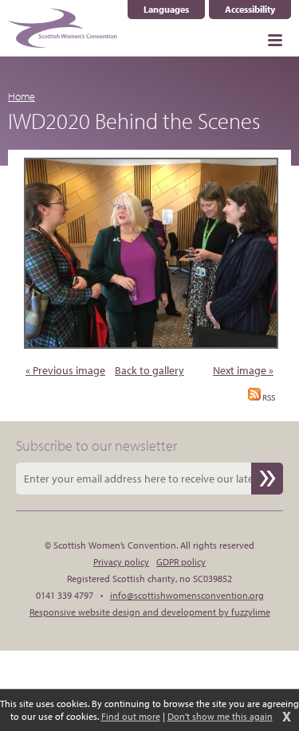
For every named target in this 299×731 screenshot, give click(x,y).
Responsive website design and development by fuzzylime (150, 612)
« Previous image (65, 370)
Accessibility (250, 9)
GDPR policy (181, 562)
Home (21, 96)
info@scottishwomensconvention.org (187, 595)
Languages (174, 9)
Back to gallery (149, 370)
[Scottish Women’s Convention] (62, 28)
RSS (268, 397)
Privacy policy (121, 562)
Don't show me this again (220, 716)
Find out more (130, 716)
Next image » (243, 370)
